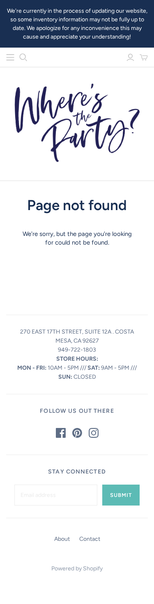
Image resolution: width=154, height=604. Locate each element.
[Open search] (23, 57)
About (62, 538)
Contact (89, 538)
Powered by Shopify (77, 568)
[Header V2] (10, 57)
